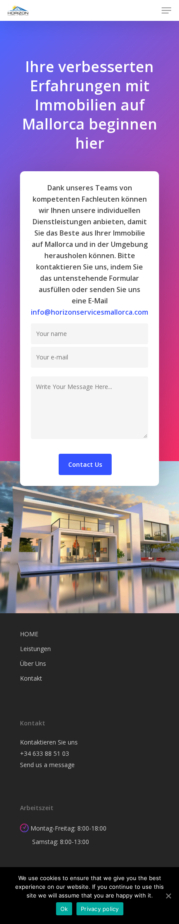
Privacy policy (100, 908)
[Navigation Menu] (166, 10)
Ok (64, 908)
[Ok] (168, 895)
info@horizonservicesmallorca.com (89, 312)
